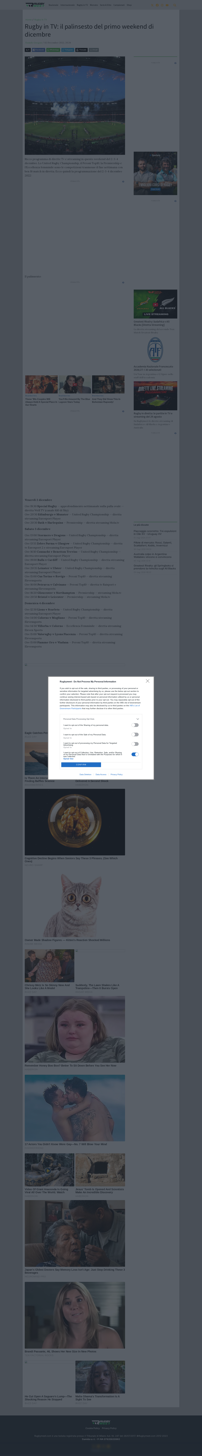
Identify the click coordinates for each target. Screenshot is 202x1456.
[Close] (148, 681)
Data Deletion (85, 774)
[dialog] (101, 728)
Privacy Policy (117, 774)
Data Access (101, 774)
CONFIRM (81, 765)
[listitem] (101, 719)
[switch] (135, 725)
